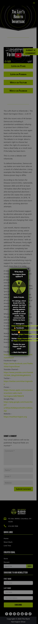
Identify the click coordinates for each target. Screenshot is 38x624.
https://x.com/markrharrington (25, 341)
